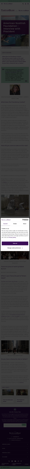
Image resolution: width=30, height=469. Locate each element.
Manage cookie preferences (14, 248)
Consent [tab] (5, 223)
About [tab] (24, 223)
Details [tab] (15, 223)
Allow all (15, 243)
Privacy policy (12, 237)
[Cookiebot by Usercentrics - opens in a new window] (22, 220)
